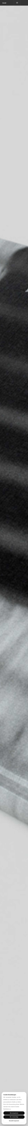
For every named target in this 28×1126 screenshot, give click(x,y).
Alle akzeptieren (14, 1113)
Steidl (4, 3)
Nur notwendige (14, 1117)
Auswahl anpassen (14, 1120)
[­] (23, 2)
